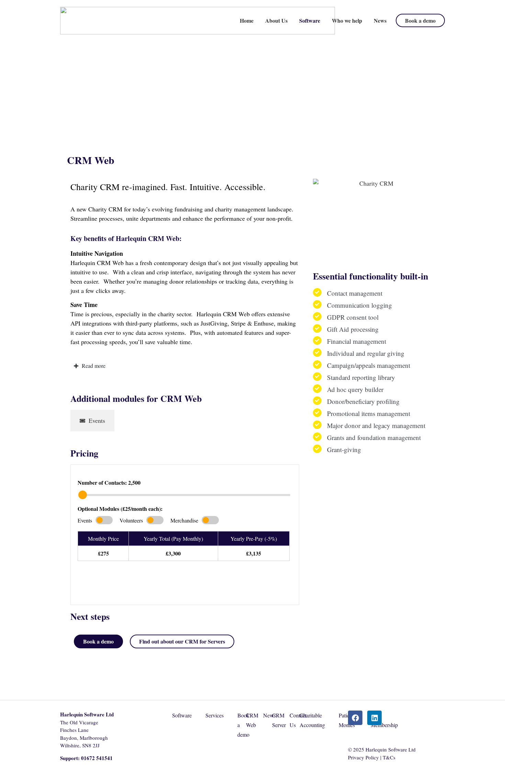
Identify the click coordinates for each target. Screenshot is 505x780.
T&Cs (389, 757)
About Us (276, 20)
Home (247, 20)
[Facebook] (355, 718)
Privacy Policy (363, 757)
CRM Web (252, 720)
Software (309, 20)
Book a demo (420, 20)
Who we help (347, 20)
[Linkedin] (374, 718)
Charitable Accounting (312, 720)
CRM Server (279, 720)
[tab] (92, 420)
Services (214, 715)
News (380, 20)
